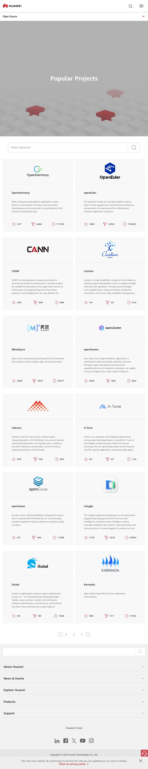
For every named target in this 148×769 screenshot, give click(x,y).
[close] (140, 761)
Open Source (10, 16)
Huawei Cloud (74, 727)
